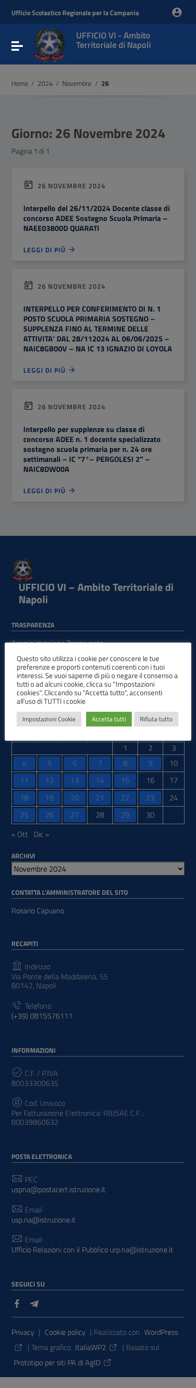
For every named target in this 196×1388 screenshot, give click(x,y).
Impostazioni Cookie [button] (49, 719)
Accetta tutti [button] (109, 719)
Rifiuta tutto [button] (156, 719)
